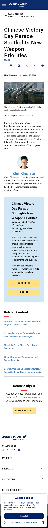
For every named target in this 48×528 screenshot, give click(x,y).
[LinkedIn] (19, 450)
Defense (19, 14)
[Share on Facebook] (34, 66)
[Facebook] (8, 450)
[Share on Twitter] (27, 66)
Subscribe (24, 283)
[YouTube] (14, 450)
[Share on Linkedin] (19, 66)
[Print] (42, 66)
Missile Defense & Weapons (21, 17)
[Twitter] (3, 450)
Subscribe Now (23, 410)
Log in (31, 269)
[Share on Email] (11, 66)
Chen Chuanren (10, 75)
